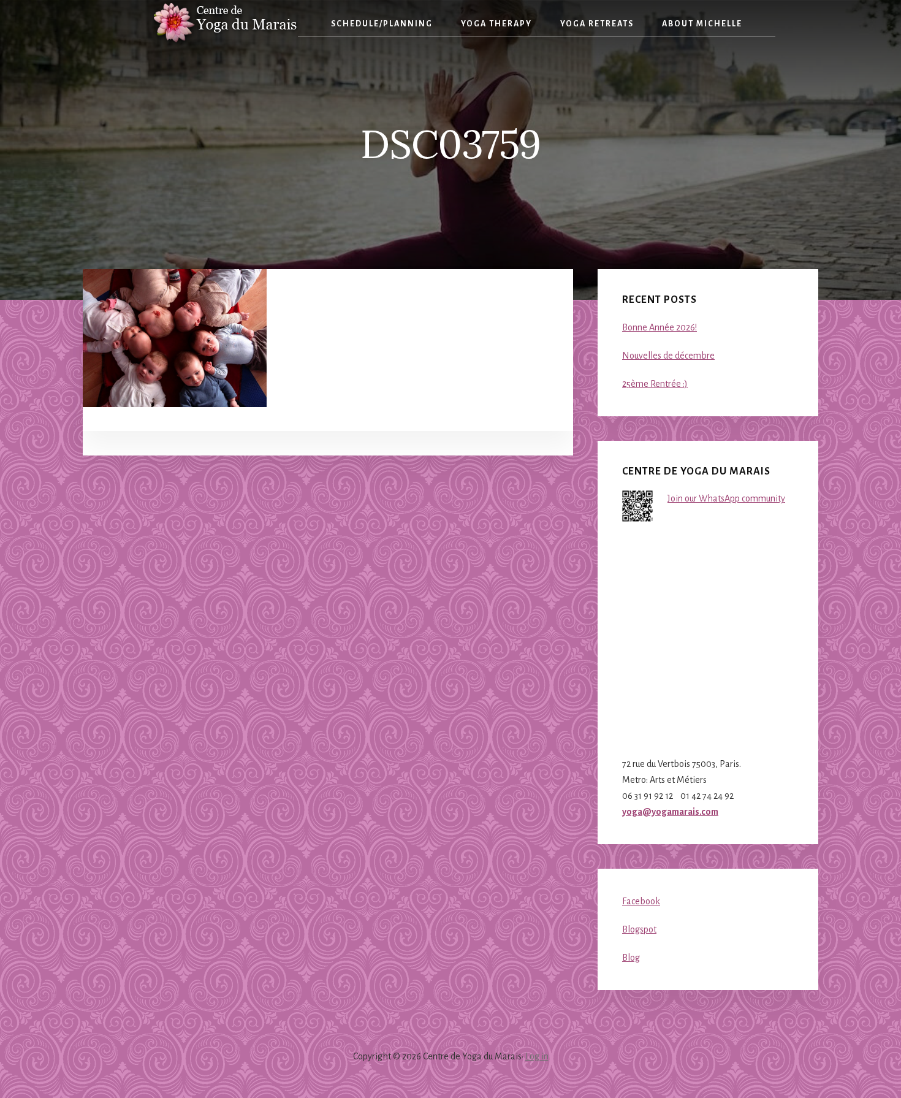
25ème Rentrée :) (655, 384)
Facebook (641, 901)
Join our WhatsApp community (726, 498)
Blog (631, 958)
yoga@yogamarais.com (670, 812)
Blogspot (639, 929)
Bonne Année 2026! (659, 327)
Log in (537, 1056)
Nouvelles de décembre (668, 355)
